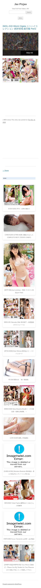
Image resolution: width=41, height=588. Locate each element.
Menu (20, 18)
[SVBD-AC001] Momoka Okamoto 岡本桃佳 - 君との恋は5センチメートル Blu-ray (19, 473)
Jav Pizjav (20, 4)
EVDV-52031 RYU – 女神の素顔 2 (19, 209)
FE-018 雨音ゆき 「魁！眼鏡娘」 (19, 379)
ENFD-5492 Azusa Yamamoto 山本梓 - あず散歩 (19, 539)
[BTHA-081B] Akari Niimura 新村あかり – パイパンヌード (19, 352)
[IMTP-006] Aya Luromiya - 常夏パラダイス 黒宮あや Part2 (19, 291)
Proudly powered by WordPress (12, 584)
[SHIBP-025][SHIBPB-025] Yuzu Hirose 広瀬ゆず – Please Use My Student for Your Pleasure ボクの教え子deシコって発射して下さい (19, 567)
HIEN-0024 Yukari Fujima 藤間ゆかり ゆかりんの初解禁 (19, 504)
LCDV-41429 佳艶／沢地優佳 (19, 438)
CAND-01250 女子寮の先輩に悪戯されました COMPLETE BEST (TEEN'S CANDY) (19, 236)
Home (6, 170)
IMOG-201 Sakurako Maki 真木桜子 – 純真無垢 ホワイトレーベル (19, 323)
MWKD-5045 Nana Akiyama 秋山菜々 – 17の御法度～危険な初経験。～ (19, 410)
